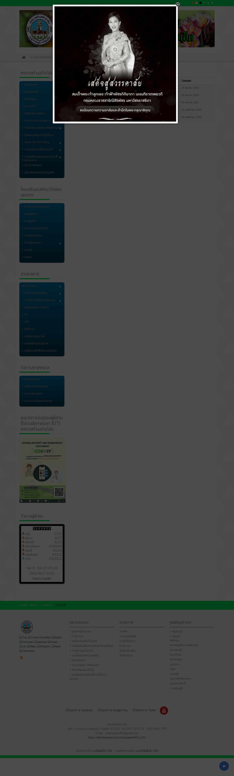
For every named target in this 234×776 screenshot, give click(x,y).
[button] (177, 4)
